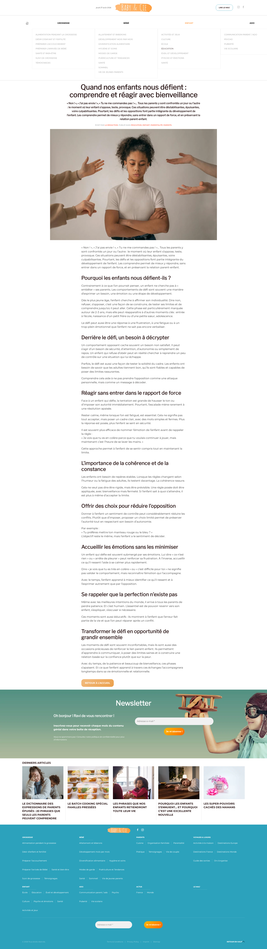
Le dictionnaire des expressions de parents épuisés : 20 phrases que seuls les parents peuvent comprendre (41, 811)
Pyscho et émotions (172, 58)
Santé (101, 63)
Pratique (140, 852)
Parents (167, 125)
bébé (81, 837)
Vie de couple (172, 852)
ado (81, 887)
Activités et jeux (170, 34)
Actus (139, 887)
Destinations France (203, 852)
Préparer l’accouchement (34, 860)
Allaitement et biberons (112, 34)
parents (140, 837)
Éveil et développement (174, 53)
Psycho (115, 892)
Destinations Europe (228, 843)
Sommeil (103, 67)
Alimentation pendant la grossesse (39, 843)
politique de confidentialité (103, 737)
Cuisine (139, 843)
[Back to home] (133, 7)
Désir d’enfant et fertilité (34, 852)
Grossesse (27, 837)
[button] (243, 941)
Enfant (146, 125)
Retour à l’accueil (97, 683)
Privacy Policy (133, 942)
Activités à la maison (203, 843)
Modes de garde (107, 53)
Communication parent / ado (93, 892)
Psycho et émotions (43, 901)
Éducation (167, 48)
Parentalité (157, 125)
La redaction (111, 125)
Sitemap (156, 942)
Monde (150, 892)
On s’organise (221, 860)
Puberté (83, 901)
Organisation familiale (158, 843)
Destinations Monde (227, 852)
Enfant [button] (189, 23)
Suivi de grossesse (31, 878)
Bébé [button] (126, 23)
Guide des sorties (201, 860)
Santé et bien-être (60, 869)
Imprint (146, 942)
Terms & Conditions (115, 942)
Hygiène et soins (107, 48)
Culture (165, 39)
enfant (25, 887)
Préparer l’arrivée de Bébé (34, 869)
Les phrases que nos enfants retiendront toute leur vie (130, 807)
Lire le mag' (224, 8)
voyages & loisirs (202, 837)
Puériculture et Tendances (114, 58)
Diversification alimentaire (114, 44)
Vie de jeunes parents (110, 72)
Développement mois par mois (115, 39)
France (139, 892)
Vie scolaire (96, 901)
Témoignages (50, 878)
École (164, 44)
